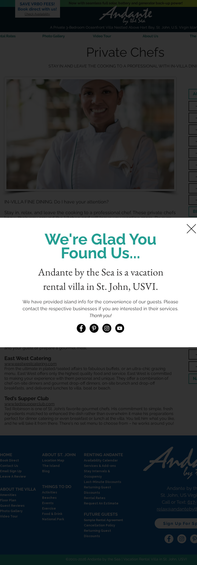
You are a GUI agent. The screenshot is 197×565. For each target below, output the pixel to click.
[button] (191, 229)
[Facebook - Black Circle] (81, 328)
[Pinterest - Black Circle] (94, 328)
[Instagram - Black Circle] (106, 328)
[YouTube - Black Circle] (119, 328)
